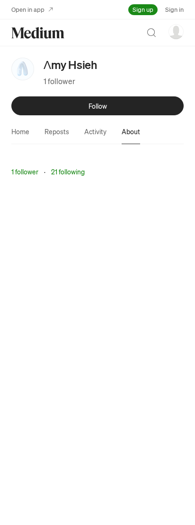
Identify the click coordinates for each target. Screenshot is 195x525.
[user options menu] (176, 31)
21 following (68, 171)
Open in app (27, 9)
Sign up (143, 9)
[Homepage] (37, 33)
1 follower (59, 81)
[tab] (20, 131)
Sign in (174, 9)
